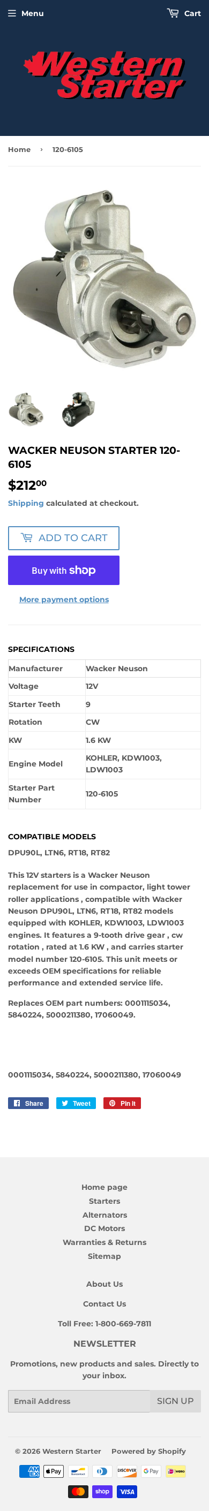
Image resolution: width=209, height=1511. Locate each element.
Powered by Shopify (148, 1451)
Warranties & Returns (104, 1242)
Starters (104, 1201)
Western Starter (71, 1451)
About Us (104, 1284)
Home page (104, 1187)
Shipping (26, 503)
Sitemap (104, 1256)
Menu (32, 13)
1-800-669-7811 (123, 1323)
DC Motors (104, 1228)
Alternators (105, 1215)
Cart (191, 13)
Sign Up (175, 1401)
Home (19, 149)
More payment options (64, 599)
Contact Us (104, 1304)
